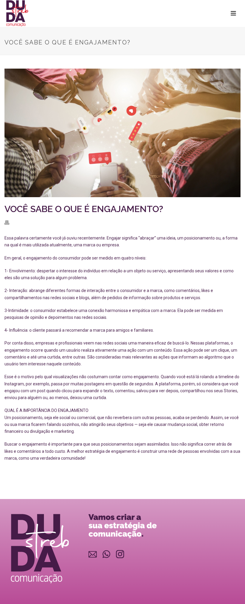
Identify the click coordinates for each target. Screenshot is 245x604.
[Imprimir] (9, 222)
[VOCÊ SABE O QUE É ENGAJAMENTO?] (122, 133)
